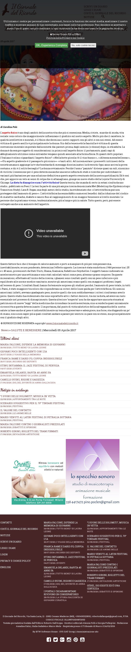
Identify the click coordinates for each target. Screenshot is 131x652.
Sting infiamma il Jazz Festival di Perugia (64, 559)
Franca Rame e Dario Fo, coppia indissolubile (64, 549)
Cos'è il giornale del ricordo (19, 528)
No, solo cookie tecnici (83, 45)
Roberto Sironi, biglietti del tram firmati (29, 431)
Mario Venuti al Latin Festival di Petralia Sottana (35, 417)
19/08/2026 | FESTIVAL (11, 420)
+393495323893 (83, 616)
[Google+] (62, 639)
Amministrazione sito (87, 631)
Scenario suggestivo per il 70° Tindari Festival (32, 403)
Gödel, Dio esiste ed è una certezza (105, 588)
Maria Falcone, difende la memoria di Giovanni (63, 527)
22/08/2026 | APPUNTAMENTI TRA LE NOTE (23, 399)
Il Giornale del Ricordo (14, 616)
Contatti (6, 522)
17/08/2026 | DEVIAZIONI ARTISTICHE (19, 434)
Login (4, 554)
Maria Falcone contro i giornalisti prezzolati (32, 424)
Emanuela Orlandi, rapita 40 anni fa (63, 572)
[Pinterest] (75, 639)
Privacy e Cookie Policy (15, 560)
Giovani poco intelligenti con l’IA (64, 538)
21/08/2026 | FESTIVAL (11, 406)
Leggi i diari (8, 548)
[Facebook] (49, 639)
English (5, 567)
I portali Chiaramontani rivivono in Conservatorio (63, 596)
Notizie (5, 535)
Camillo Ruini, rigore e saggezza (65, 583)
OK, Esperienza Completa (51, 45)
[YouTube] (82, 639)
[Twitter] (55, 639)
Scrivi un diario (10, 541)
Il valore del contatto (15, 410)
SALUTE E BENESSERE (26, 330)
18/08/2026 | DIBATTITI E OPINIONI (18, 427)
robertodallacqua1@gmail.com (107, 616)
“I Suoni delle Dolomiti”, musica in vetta (28, 396)
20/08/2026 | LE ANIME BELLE (15, 413)
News (5, 330)
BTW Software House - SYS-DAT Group (55, 631)
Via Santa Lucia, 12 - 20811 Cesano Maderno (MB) (50, 616)
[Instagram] (69, 639)
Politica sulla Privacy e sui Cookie (65, 37)
